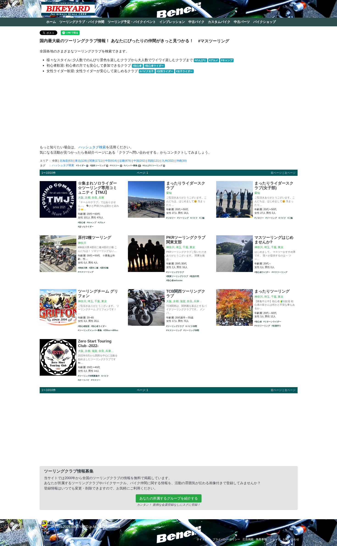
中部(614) (111, 160)
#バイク (194, 218)
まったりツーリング (272, 291)
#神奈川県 (82, 268)
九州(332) (168, 160)
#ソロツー (171, 218)
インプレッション (172, 22)
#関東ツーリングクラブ (177, 276)
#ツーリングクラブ (175, 272)
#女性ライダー (165, 71)
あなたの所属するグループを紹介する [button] (168, 498)
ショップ (274, 539)
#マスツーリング (86, 272)
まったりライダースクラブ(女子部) (273, 185)
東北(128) (81, 160)
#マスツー (116, 165)
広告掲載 (248, 539)
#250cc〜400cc (110, 330)
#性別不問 (194, 276)
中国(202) (139, 160)
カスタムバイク (219, 22)
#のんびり (200, 60)
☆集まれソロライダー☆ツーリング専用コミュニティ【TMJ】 (97, 187)
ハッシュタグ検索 (92, 147)
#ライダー (82, 165)
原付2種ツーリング (94, 237)
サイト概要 (203, 539)
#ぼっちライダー (86, 226)
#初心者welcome (174, 280)
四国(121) (154, 160)
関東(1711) (96, 160)
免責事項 (261, 539)
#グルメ (213, 60)
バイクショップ (264, 22)
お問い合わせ (291, 539)
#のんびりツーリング (154, 165)
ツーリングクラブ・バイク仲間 (81, 22)
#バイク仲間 (191, 326)
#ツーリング (183, 218)
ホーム (51, 22)
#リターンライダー (272, 322)
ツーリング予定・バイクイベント (132, 22)
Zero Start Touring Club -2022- (94, 343)
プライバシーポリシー (226, 539)
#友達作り (276, 326)
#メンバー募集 (132, 165)
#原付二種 (93, 268)
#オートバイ (83, 380)
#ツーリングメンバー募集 (90, 330)
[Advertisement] (169, 109)
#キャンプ (226, 60)
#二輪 (201, 218)
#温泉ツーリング (99, 165)
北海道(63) (66, 160)
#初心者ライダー (154, 65)
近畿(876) (125, 160)
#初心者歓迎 (83, 326)
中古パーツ (242, 22)
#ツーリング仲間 (191, 330)
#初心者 (137, 65)
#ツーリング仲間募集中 (89, 376)
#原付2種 (104, 268)
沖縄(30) (181, 160)
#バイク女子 (147, 71)
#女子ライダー (184, 71)
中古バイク (196, 22)
